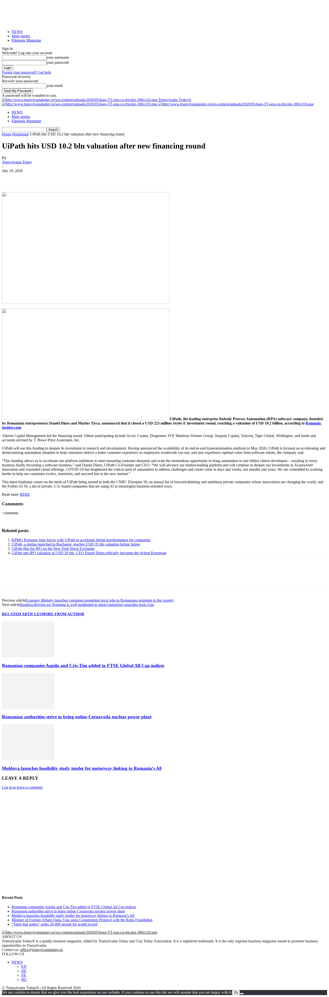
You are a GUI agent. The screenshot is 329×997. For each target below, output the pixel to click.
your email (54, 86)
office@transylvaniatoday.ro (41, 950)
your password (57, 62)
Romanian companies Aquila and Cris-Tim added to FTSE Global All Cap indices (83, 665)
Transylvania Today (17, 162)
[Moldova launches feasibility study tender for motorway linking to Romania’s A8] (28, 759)
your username (57, 57)
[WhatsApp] (62, 178)
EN (23, 967)
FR (23, 975)
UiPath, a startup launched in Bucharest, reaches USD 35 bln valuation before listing (76, 544)
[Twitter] (27, 178)
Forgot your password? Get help (26, 72)
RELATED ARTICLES (22, 614)
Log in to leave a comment (22, 787)
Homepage (20, 134)
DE (23, 971)
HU (24, 980)
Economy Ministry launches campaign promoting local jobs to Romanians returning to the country (99, 600)
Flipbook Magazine (26, 40)
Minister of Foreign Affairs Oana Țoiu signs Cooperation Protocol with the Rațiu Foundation (82, 920)
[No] (242, 993)
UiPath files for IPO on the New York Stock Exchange (53, 549)
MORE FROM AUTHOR (63, 614)
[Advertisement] (146, 852)
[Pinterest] (45, 178)
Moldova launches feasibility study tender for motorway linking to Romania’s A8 (82, 768)
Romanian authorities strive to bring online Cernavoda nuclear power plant (76, 716)
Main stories (21, 36)
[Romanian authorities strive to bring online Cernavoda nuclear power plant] (28, 708)
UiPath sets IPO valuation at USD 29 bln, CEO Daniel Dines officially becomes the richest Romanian (89, 553)
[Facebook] (10, 178)
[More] (79, 178)
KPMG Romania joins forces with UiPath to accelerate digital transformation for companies (81, 540)
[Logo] (80, 104)
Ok (236, 992)
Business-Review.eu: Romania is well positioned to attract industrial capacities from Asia (87, 605)
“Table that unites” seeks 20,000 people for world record (54, 924)
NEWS (17, 32)
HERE (25, 494)
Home (6, 134)
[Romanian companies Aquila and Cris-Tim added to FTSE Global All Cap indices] (28, 656)
